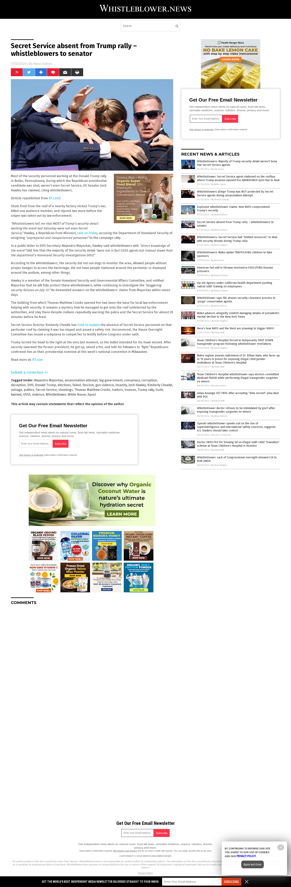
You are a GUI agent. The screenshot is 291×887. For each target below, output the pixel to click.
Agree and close (252, 864)
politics (29, 390)
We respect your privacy (125, 851)
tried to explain (88, 325)
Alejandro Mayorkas (48, 380)
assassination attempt (81, 380)
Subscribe (231, 882)
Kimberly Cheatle (159, 385)
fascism (88, 385)
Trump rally (146, 390)
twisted (16, 394)
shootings (65, 390)
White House (77, 394)
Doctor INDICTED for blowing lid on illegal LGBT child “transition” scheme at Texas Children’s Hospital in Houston (238, 444)
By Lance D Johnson (221, 435)
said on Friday (87, 233)
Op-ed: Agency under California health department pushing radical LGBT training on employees (234, 284)
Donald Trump (45, 385)
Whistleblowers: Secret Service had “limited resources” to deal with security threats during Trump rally (237, 239)
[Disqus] (92, 657)
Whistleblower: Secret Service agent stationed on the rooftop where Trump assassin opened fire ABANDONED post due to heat (238, 178)
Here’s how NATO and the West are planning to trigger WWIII (235, 328)
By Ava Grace (217, 169)
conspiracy (132, 380)
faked (76, 385)
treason (130, 390)
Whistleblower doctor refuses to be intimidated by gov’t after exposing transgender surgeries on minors (236, 409)
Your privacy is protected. (31, 455)
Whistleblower (56, 394)
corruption (149, 380)
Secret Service (46, 390)
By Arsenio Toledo (220, 199)
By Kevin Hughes (219, 245)
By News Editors (219, 214)
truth (159, 390)
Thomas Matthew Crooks (92, 390)
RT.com (54, 198)
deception (18, 385)
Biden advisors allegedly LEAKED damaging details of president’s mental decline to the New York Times (238, 314)
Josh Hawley (137, 385)
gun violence (104, 385)
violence (38, 394)
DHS (30, 385)
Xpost (91, 394)
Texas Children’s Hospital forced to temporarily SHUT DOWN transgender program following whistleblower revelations (235, 342)
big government (111, 380)
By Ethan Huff (218, 332)
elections (64, 385)
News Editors (43, 64)
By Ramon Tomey (219, 275)
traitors (117, 390)
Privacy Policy (145, 873)
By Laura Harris (219, 385)
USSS (26, 394)
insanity (121, 385)
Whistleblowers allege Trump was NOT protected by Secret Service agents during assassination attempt (235, 193)
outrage (16, 390)
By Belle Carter (218, 184)
